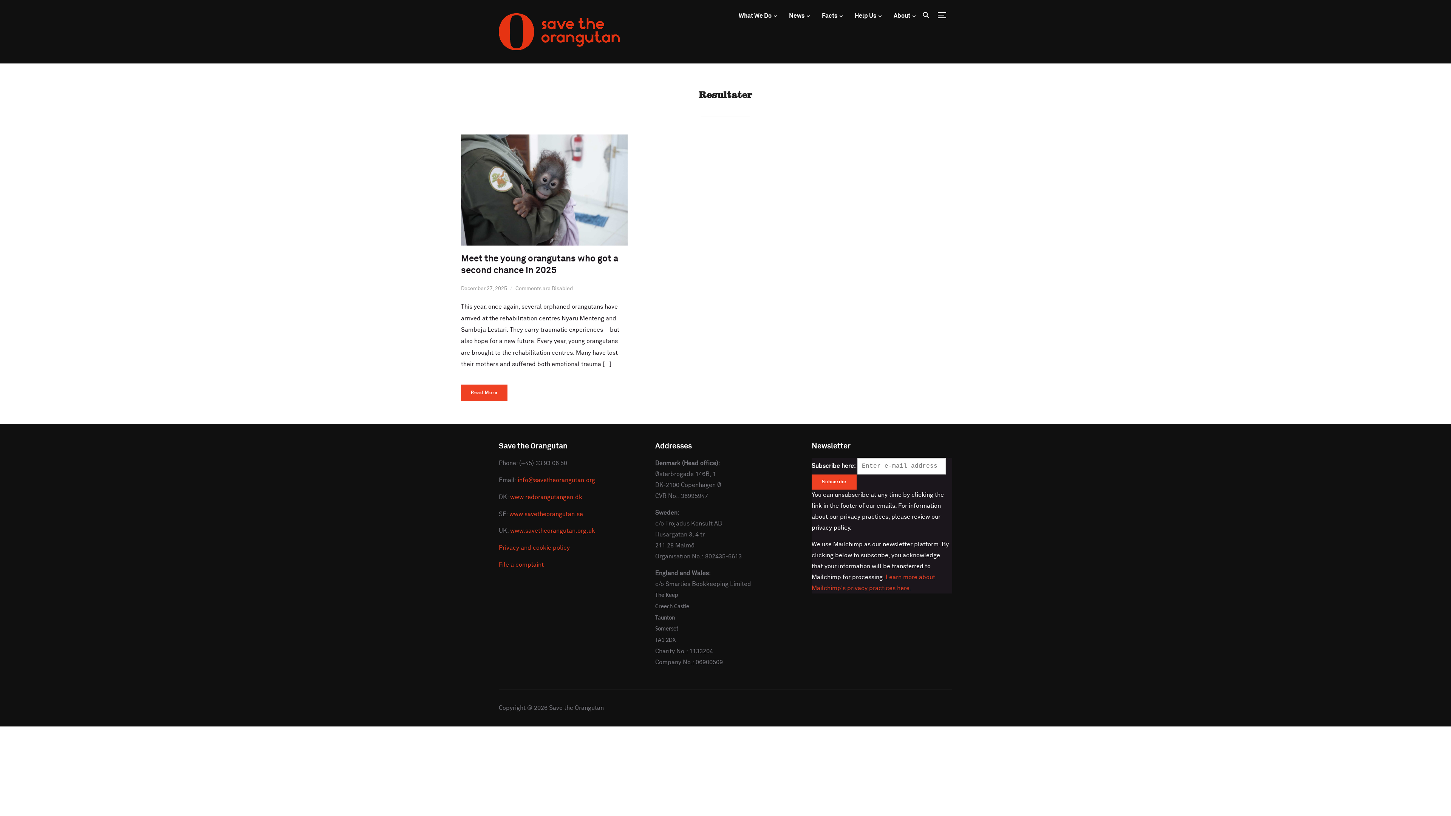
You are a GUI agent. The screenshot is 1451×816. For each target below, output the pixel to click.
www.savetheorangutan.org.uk (552, 531)
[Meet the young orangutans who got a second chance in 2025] (544, 140)
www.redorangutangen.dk (546, 497)
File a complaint (521, 565)
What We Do (755, 16)
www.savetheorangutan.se (546, 514)
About (902, 16)
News (796, 16)
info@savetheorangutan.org (556, 480)
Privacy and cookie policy (534, 548)
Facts (829, 16)
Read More (484, 393)
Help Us (865, 16)
